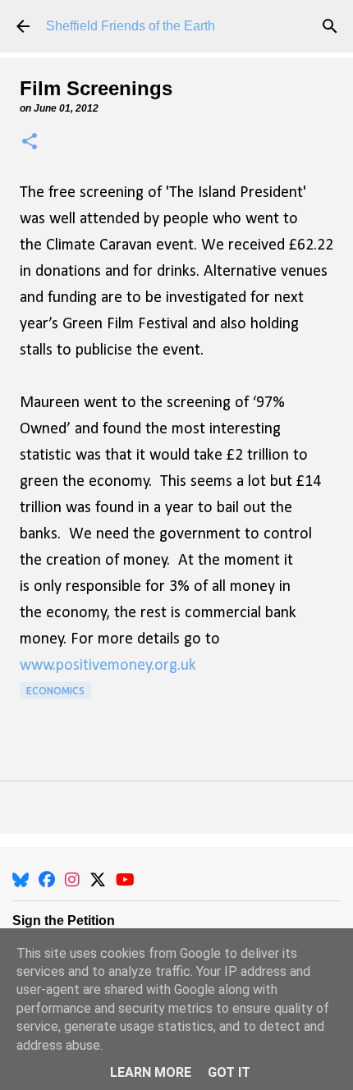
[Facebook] (47, 880)
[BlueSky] (20, 880)
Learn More (150, 1072)
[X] (97, 880)
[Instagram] (72, 880)
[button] (29, 142)
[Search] (330, 26)
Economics (55, 690)
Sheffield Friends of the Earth (130, 26)
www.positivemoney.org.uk (108, 665)
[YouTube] (125, 880)
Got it (229, 1072)
